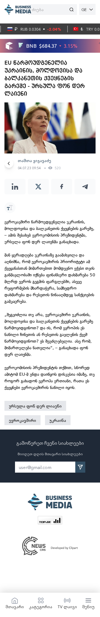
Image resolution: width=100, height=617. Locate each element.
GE (84, 9)
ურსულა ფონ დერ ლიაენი (35, 406)
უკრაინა (57, 420)
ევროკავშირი (22, 420)
